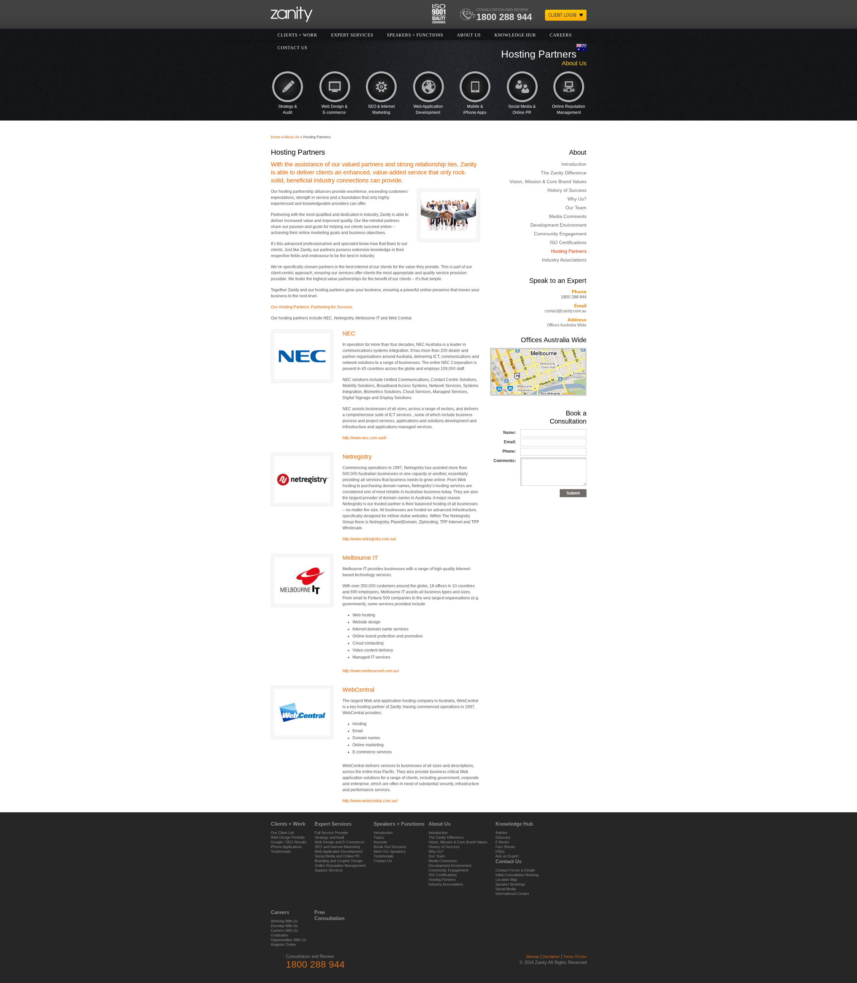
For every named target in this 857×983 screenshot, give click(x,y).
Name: (509, 432)
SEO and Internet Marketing (337, 847)
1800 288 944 (504, 17)
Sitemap (532, 957)
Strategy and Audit (329, 837)
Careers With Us (284, 930)
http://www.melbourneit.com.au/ (370, 671)
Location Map (506, 880)
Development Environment (558, 225)
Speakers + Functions (415, 34)
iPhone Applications (286, 847)
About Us (469, 34)
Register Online (283, 944)
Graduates (279, 935)
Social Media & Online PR (522, 109)
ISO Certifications (568, 242)
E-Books (502, 842)
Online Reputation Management (568, 109)
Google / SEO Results (289, 842)
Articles (501, 833)
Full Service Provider (331, 833)
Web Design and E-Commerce (339, 842)
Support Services (329, 870)
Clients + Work (297, 34)
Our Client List (282, 833)
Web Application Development (428, 109)
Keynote (380, 842)
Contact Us (383, 861)
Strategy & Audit (287, 109)
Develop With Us (284, 926)
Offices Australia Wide (567, 325)
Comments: (504, 460)
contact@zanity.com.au (566, 311)
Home (276, 137)
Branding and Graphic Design (339, 861)
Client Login (562, 15)
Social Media (505, 889)
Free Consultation (322, 915)
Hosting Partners (569, 251)
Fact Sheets (505, 847)
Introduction (574, 164)
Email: (510, 442)
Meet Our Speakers (390, 851)
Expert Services (352, 34)
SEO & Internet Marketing (381, 109)
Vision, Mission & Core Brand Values (548, 181)
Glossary (503, 837)
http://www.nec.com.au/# (364, 438)
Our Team (576, 207)
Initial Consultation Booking (517, 875)
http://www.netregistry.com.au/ (369, 539)
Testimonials (281, 851)
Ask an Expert (507, 856)
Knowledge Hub (515, 34)
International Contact (512, 894)
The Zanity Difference (564, 172)
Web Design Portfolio (288, 837)
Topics (379, 837)
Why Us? (577, 199)
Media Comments (568, 216)
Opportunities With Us (288, 940)
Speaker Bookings (510, 884)
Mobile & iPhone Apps (474, 109)
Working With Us (284, 921)
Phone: (509, 451)
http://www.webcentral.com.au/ (369, 801)
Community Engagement (560, 233)
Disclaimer (551, 957)
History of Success (567, 190)
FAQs (500, 851)
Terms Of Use (575, 957)
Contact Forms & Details (515, 870)
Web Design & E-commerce (334, 109)
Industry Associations (564, 259)
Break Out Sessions (390, 847)
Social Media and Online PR (337, 856)
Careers (561, 34)
